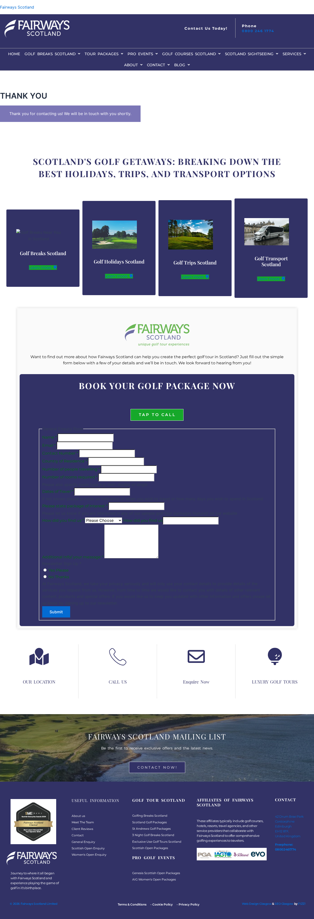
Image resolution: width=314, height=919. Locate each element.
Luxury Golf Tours (275, 682)
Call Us (118, 682)
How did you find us (63, 520)
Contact (156, 65)
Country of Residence (64, 461)
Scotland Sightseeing (249, 54)
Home (14, 54)
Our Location (39, 682)
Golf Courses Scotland (189, 54)
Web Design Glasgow (257, 904)
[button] (52, 53)
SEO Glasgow (284, 904)
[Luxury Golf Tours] (274, 656)
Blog (179, 65)
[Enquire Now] (196, 656)
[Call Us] (117, 656)
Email (49, 445)
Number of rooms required (69, 477)
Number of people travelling (71, 469)
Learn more (40, 267)
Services (292, 54)
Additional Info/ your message (72, 557)
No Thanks (58, 577)
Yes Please (58, 570)
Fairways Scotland (17, 7)
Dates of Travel (57, 491)
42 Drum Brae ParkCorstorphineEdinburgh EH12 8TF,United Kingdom (289, 826)
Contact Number (60, 453)
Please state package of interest (74, 506)
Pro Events (140, 54)
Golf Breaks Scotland (50, 54)
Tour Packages (101, 54)
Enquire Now (196, 682)
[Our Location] (39, 656)
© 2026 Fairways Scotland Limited (33, 904)
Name (49, 437)
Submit (56, 611)
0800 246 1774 (258, 31)
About (131, 65)
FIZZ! (301, 904)
